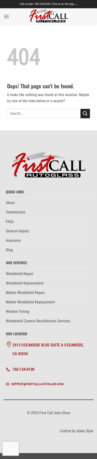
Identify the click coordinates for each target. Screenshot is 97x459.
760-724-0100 (42, 4)
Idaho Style (85, 431)
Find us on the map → (64, 4)
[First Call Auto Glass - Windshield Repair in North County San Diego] (48, 16)
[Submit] (85, 113)
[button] (6, 16)
